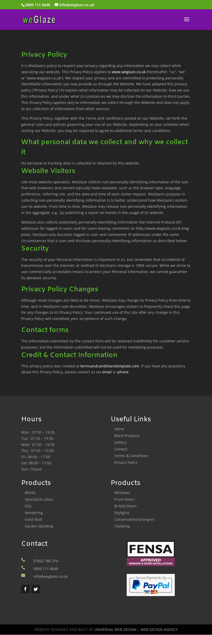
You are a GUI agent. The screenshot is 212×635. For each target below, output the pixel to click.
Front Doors (124, 499)
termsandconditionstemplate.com (109, 366)
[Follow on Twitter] (36, 589)
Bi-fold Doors (125, 506)
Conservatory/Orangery (134, 519)
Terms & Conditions (131, 455)
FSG (28, 506)
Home (119, 428)
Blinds (30, 492)
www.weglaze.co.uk (129, 71)
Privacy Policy (125, 462)
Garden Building (39, 526)
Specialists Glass (39, 499)
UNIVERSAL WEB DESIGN (115, 629)
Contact (120, 449)
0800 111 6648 (37, 4)
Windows (122, 492)
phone (122, 371)
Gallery (120, 442)
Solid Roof (33, 519)
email (107, 371)
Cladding (122, 526)
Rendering (34, 512)
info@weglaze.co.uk (50, 576)
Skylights (122, 512)
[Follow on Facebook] (25, 589)
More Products (127, 435)
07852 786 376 (45, 560)
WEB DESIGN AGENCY (159, 629)
